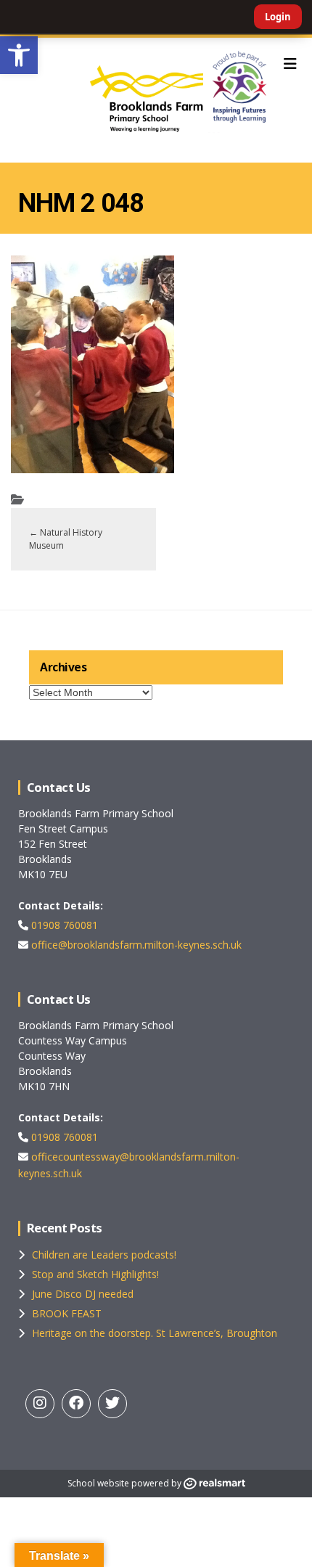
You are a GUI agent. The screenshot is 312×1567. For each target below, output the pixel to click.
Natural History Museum (65, 539)
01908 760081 (63, 925)
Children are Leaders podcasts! (104, 1254)
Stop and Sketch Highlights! (95, 1274)
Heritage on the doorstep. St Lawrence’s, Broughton (154, 1333)
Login (278, 16)
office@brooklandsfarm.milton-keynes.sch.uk (135, 945)
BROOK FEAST (67, 1313)
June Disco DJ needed (83, 1294)
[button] (19, 55)
